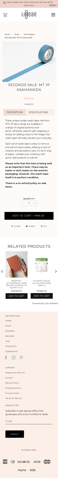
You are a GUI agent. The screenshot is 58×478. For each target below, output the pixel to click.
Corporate (11, 351)
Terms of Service (13, 398)
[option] (29, 62)
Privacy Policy (12, 393)
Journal (10, 331)
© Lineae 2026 (29, 450)
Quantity (29, 199)
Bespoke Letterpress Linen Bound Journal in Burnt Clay (16, 284)
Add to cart (16, 296)
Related (54, 303)
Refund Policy (12, 383)
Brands (9, 336)
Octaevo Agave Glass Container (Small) (41, 283)
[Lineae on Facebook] (6, 358)
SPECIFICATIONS (38, 112)
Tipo (47, 303)
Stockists (10, 346)
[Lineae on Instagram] (14, 358)
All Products (29, 34)
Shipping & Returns (15, 373)
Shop (17, 34)
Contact (9, 378)
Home (7, 34)
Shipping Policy (13, 388)
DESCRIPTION (14, 112)
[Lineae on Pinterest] (21, 358)
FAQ (7, 341)
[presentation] (2, 271)
